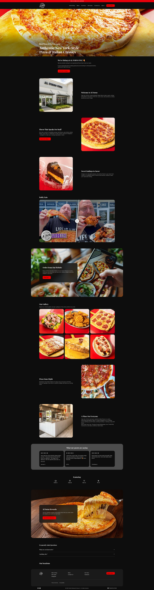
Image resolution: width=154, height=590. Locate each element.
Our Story (83, 5)
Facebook (87, 574)
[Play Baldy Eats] (77, 221)
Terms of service (54, 582)
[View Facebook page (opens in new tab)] (38, 588)
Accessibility (61, 582)
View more (43, 461)
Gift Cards (90, 5)
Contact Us (97, 5)
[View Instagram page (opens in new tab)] (40, 588)
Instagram (53, 576)
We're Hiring (72, 5)
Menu (78, 5)
